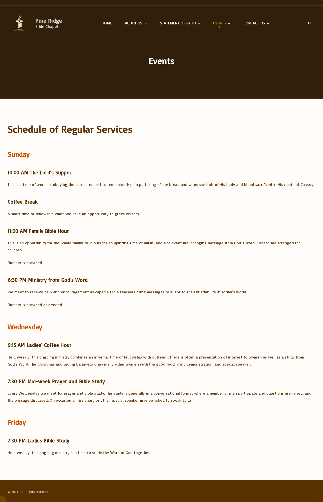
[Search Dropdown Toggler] (309, 23)
